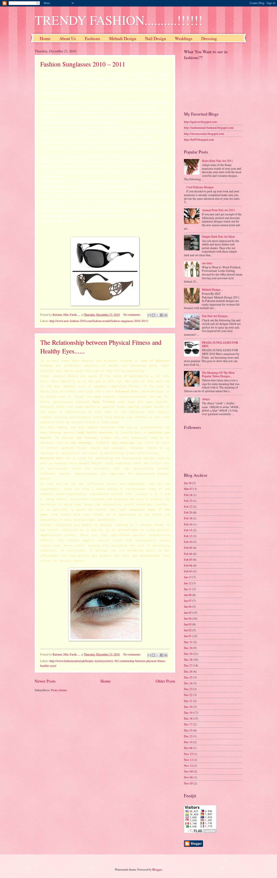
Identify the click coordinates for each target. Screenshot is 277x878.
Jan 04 (188, 618)
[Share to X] (157, 315)
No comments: (132, 315)
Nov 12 (188, 766)
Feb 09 (188, 548)
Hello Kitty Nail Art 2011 (217, 161)
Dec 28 (188, 659)
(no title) (207, 263)
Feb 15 (188, 530)
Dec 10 (188, 742)
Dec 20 (188, 707)
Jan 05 (188, 613)
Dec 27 (188, 665)
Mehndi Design (122, 38)
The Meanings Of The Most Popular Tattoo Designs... (218, 374)
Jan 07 (188, 601)
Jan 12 (188, 583)
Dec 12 (188, 736)
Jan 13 (188, 577)
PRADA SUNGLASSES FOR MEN (220, 344)
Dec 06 (188, 748)
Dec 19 (188, 712)
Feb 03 (188, 571)
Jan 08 (188, 595)
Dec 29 (188, 654)
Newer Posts (45, 681)
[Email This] (149, 315)
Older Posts (165, 681)
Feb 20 (188, 512)
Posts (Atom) (59, 690)
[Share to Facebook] (161, 315)
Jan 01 (188, 636)
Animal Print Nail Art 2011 (218, 210)
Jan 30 (188, 483)
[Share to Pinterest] (166, 315)
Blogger (157, 869)
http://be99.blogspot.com (199, 139)
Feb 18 (188, 518)
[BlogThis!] (153, 315)
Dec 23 (188, 689)
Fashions (92, 38)
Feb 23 (188, 501)
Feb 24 (188, 495)
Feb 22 (188, 506)
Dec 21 (188, 701)
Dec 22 (188, 695)
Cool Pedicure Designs (200, 187)
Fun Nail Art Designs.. (215, 316)
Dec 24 (188, 683)
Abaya (206, 399)
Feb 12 (188, 536)
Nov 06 (188, 777)
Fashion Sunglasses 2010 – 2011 (82, 64)
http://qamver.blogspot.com (200, 122)
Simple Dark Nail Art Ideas (218, 236)
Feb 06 (188, 554)
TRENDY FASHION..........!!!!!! (119, 20)
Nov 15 (188, 754)
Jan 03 (188, 624)
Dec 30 (188, 648)
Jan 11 (188, 589)
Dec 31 (188, 642)
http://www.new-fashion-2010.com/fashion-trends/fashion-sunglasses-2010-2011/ (99, 321)
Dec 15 (188, 730)
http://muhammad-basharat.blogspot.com (209, 128)
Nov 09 (188, 771)
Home (45, 38)
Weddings (183, 38)
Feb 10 (188, 542)
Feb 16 (188, 524)
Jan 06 (188, 606)
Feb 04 (188, 565)
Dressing (209, 38)
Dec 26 (188, 671)
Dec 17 (188, 724)
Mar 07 (188, 489)
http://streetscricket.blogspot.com (204, 134)
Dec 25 (188, 677)
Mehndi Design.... (212, 289)
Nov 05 (188, 783)
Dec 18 (188, 718)
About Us (67, 38)
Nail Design (155, 38)
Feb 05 (188, 559)
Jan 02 (188, 630)
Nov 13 (188, 760)
